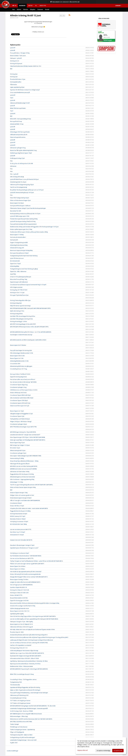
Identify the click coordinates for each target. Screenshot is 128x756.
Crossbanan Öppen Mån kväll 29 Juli (20, 395)
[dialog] (101, 745)
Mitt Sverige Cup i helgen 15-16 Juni (20, 445)
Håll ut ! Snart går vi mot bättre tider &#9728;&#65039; (25, 500)
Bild (11, 69)
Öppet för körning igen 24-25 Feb (19, 600)
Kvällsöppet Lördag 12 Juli (17, 158)
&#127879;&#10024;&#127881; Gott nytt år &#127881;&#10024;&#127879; (30, 308)
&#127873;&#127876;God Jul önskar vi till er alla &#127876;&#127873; (29, 327)
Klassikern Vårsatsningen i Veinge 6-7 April (22, 545)
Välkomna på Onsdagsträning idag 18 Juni (22, 184)
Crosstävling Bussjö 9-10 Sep (18, 698)
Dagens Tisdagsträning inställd (19, 242)
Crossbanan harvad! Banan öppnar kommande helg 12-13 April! (28, 284)
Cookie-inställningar (12, 751)
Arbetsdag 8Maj (14, 266)
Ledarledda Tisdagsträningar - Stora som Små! (23, 740)
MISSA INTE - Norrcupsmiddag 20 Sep (20, 119)
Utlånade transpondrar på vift (18, 134)
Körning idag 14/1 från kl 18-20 (18, 290)
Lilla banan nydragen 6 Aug (17, 148)
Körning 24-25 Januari (16, 63)
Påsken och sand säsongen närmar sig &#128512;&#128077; (27, 563)
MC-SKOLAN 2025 (15, 261)
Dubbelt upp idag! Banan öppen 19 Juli (21, 153)
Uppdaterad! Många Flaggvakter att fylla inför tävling (25, 687)
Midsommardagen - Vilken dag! (19, 716)
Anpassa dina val (82, 750)
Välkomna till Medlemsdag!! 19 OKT (20, 103)
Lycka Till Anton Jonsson (17, 258)
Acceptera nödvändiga (103, 750)
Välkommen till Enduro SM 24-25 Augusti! (21, 627)
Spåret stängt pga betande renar (19, 608)
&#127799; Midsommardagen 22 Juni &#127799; (23, 427)
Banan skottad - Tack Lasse (18, 55)
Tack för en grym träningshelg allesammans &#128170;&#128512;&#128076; (31, 485)
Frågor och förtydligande (17, 732)
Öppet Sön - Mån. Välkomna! (18, 271)
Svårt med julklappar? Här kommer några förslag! (24, 650)
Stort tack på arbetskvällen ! (18, 237)
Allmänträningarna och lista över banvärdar (22, 477)
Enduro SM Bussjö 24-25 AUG (18, 392)
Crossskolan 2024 (15, 363)
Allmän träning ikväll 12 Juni (25, 15)
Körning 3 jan (14, 76)
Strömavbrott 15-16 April (17, 535)
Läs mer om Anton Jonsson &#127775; (20, 529)
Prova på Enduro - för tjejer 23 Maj (19, 53)
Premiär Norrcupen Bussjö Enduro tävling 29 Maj (23, 219)
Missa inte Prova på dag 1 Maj (18, 279)
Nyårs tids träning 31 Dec (17, 311)
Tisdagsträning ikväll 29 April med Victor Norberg (23, 255)
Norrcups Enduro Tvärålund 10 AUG (20, 374)
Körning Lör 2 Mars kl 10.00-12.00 (19, 592)
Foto (11, 161)
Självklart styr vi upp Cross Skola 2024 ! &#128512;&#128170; (27, 653)
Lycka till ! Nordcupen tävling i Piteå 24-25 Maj (22, 221)
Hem (15, 5)
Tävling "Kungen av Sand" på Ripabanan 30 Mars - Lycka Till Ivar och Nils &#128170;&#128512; (36, 561)
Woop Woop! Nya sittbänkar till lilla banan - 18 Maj (24, 461)
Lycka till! (12, 50)
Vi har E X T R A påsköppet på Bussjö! (20, 277)
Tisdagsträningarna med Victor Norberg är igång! (24, 269)
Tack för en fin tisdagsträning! (18, 187)
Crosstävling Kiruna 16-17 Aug (18, 369)
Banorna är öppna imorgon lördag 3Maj (21, 250)
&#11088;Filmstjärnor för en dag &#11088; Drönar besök (26, 714)
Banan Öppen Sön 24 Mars (17, 566)
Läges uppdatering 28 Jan (17, 87)
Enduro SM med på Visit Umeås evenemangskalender (25, 574)
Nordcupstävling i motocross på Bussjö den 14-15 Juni (25, 213)
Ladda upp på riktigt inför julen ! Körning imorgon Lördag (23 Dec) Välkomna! (31, 640)
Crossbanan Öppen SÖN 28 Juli (19, 400)
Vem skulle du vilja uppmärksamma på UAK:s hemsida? (25, 571)
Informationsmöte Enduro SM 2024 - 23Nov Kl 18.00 (24, 658)
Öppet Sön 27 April (15, 263)
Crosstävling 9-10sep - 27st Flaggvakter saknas (23, 679)
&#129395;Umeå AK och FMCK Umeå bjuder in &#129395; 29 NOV (28, 340)
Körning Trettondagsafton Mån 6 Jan (20, 300)
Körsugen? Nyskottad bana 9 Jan (19, 295)
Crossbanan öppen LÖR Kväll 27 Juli (20, 403)
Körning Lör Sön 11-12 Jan (17, 292)
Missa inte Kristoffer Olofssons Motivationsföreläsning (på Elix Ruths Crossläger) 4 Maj (34, 603)
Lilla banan (13, 166)
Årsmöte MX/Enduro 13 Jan (17, 79)
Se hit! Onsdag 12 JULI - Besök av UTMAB (21, 711)
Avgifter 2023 (13, 742)
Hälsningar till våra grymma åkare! (20, 463)
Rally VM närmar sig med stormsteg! (20, 305)
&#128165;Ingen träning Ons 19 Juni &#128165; (23, 432)
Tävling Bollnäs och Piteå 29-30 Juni (20, 419)
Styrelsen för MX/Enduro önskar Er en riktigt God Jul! (25, 90)
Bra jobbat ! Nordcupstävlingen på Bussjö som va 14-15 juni (27, 190)
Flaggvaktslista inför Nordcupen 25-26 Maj (22, 474)
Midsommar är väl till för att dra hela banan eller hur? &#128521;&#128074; (31, 719)
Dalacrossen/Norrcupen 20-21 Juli (19, 406)
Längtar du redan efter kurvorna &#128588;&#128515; (25, 582)
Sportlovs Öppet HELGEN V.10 (18, 587)
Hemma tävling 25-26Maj (17, 458)
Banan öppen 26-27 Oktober (18, 345)
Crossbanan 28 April (16, 503)
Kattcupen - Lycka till (16, 58)
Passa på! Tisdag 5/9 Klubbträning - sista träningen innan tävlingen (29, 692)
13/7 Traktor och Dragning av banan (20, 703)
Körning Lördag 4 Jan (16, 303)
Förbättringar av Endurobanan (18, 727)
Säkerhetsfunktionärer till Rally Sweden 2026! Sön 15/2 (25, 66)
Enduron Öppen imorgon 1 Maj (18, 492)
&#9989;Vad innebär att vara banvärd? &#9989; (23, 469)
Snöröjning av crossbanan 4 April (19, 553)
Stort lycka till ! (14, 240)
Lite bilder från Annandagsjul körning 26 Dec (22, 316)
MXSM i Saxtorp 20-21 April (17, 516)
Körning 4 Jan (14, 74)
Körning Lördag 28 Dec (16, 313)
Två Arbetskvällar (15, 685)
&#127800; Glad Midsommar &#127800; (21, 721)
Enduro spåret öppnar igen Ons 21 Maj (21, 229)
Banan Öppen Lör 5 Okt (16, 358)
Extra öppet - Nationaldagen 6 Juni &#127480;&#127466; (25, 456)
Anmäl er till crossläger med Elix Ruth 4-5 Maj (22, 606)
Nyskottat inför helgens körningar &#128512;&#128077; (25, 656)
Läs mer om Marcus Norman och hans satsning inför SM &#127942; (29, 642)
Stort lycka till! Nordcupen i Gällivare (20, 205)
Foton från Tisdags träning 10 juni (19, 198)
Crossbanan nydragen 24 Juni (18, 424)
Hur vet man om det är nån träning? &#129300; (23, 382)
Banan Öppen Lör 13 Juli (17, 411)
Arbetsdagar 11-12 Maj (16, 482)
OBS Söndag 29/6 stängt (17, 177)
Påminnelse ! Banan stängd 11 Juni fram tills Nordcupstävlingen (28, 208)
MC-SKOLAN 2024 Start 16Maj (18, 524)
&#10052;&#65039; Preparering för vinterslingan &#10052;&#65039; (29, 669)
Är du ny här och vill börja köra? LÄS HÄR (21, 163)
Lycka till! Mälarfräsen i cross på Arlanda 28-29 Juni (24, 179)
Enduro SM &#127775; (16, 595)
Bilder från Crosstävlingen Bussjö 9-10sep (22, 674)
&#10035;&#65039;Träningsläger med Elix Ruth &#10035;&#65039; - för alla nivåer (33, 706)
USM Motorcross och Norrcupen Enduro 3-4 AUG (23, 390)
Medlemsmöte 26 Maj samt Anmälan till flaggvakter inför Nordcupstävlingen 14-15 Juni (34, 227)
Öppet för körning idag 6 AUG (18, 377)
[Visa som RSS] (69, 15)
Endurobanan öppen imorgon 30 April (20, 498)
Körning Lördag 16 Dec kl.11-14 (18, 648)
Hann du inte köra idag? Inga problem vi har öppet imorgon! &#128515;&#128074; (33, 616)
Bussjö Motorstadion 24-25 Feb (19, 598)
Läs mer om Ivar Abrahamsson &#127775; (22, 558)
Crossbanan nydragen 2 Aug (18, 387)
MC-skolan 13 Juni (15, 448)
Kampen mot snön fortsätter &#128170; (21, 540)
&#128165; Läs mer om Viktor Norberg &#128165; (23, 466)
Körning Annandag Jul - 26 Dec (18, 321)
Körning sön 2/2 (14, 61)
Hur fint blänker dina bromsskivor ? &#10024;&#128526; (25, 556)
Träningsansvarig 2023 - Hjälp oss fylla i (21, 735)
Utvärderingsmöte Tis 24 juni (18, 182)
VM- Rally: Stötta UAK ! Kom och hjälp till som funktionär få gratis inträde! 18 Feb (32, 629)
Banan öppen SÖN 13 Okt (17, 356)
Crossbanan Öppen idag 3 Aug (18, 384)
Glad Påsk (13, 274)
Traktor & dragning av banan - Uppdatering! (22, 729)
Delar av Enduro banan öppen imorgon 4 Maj (23, 487)
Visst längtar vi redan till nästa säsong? (21, 334)
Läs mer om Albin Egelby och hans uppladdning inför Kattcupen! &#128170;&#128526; (34, 619)
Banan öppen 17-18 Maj (17, 234)
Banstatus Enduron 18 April (17, 519)
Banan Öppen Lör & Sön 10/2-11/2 (19, 611)
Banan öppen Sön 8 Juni (17, 203)
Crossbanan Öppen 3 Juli (17, 416)
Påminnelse (13, 84)
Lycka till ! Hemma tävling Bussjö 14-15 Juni (22, 192)
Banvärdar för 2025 (15, 211)
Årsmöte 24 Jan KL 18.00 (16, 632)
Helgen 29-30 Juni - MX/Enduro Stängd (20, 421)
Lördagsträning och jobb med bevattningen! (22, 737)
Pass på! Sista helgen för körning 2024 (21, 350)
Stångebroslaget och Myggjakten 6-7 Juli (21, 413)
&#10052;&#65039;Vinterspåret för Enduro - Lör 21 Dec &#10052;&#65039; (30, 332)
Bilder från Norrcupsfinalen (18, 108)
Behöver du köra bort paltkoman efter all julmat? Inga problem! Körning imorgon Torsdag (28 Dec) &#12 (39, 637)
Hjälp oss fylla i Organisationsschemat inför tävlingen (25, 690)
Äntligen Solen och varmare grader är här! (22, 495)
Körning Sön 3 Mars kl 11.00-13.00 (19, 590)
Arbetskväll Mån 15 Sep (16, 124)
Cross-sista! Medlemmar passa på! (20, 92)
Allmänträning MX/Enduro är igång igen (21, 366)
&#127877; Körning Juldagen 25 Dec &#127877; (23, 324)
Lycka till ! (12, 48)
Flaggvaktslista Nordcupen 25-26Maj (20, 511)
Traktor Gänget (14, 724)
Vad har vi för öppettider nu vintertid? (20, 645)
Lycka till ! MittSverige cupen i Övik (19, 216)
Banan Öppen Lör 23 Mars (17, 569)
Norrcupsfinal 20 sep (16, 121)
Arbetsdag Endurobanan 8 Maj (18, 245)
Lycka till (12, 105)
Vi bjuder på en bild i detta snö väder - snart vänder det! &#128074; (29, 508)
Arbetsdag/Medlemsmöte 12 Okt (19, 361)
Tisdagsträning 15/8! (16, 682)
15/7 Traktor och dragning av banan (20, 700)
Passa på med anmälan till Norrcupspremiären (23, 224)
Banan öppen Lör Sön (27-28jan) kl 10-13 (21, 624)
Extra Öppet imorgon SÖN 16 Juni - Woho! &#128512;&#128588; (27, 437)
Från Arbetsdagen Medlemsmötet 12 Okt (21, 353)
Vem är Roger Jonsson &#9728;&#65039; (21, 585)
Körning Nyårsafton (15, 82)
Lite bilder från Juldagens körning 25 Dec (21, 319)
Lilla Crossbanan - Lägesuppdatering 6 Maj (22, 479)
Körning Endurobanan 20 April (18, 513)
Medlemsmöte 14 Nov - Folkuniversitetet (21, 666)
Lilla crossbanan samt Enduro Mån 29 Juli (21, 398)
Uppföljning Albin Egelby (17, 614)
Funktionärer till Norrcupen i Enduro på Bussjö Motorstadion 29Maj (29, 232)
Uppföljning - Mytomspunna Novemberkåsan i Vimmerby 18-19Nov (29, 661)
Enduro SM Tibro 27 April (17, 506)
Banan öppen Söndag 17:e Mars (19, 579)
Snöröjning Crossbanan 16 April (19, 521)
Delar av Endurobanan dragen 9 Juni (20, 200)
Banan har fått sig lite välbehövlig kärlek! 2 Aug (23, 150)
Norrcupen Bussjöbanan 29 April (19, 253)
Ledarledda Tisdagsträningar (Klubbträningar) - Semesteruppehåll (29, 708)
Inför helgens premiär (16, 287)
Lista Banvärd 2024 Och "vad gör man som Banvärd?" (25, 434)
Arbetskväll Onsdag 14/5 (17, 248)
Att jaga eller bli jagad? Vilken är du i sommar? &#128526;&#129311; (29, 577)
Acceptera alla (118, 750)
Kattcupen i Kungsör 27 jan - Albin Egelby (21, 621)
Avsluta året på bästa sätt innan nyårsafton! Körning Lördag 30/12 (29, 635)
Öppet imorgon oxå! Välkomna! (19, 282)
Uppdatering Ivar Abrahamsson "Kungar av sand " (24, 548)
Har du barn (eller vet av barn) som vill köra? (22, 379)
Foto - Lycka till (14, 174)
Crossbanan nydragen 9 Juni (18, 453)
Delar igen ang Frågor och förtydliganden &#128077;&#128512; (27, 440)
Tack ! (11, 98)
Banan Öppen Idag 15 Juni (17, 442)
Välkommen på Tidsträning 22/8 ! (19, 695)
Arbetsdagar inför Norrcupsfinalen (20, 132)
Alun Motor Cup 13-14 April (17, 532)
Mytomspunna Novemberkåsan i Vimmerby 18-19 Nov (25, 664)
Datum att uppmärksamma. (18, 137)
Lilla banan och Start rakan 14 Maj (19, 471)
